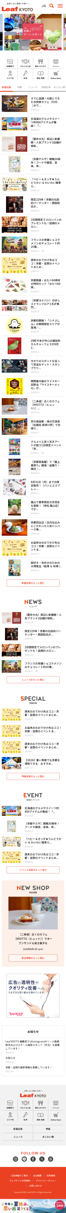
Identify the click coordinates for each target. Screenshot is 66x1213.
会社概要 (37, 1175)
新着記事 (6, 87)
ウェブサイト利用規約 (19, 1180)
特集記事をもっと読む (33, 776)
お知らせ (10, 1058)
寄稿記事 (46, 87)
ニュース (33, 87)
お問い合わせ (35, 1185)
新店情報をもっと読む (33, 958)
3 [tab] (31, 52)
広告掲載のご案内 (19, 1175)
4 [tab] (34, 52)
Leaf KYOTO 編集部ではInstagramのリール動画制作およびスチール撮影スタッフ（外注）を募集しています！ (32, 1045)
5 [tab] (37, 52)
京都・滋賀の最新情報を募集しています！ (28, 1067)
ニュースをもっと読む (33, 679)
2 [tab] (28, 52)
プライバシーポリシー (46, 1180)
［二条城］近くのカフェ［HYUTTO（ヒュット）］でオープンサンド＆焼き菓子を (33, 938)
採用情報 (51, 1175)
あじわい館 (59, 87)
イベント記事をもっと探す (33, 869)
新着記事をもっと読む (33, 583)
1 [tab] (25, 52)
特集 (19, 87)
